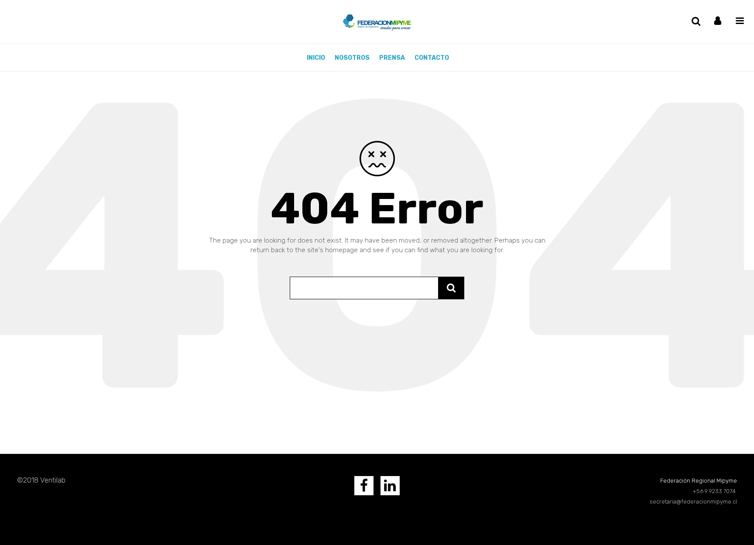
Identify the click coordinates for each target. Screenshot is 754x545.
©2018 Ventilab (41, 480)
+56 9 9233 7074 (714, 491)
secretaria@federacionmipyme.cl (693, 501)
